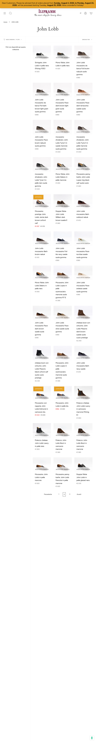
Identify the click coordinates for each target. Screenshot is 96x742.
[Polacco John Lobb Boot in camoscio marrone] (63, 430)
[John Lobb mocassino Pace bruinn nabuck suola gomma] (42, 127)
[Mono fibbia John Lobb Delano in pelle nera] (42, 273)
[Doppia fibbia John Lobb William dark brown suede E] (63, 201)
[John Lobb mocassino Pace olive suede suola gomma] (63, 313)
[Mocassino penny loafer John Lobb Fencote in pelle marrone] (63, 464)
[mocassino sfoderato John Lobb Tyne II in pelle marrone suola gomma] (83, 127)
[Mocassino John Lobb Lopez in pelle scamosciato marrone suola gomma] (63, 353)
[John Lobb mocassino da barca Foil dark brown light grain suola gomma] (42, 90)
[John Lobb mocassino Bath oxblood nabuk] (83, 201)
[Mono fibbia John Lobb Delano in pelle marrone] (63, 164)
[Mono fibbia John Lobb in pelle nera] (63, 53)
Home (5, 22)
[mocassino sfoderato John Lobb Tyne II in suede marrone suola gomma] (63, 127)
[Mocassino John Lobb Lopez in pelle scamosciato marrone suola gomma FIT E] (63, 273)
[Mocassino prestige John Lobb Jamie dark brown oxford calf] (42, 201)
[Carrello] (91, 13)
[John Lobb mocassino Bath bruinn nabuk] (42, 238)
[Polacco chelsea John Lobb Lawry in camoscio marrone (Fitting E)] (83, 393)
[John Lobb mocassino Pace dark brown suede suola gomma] (42, 313)
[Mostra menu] (4, 13)
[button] (10, 13)
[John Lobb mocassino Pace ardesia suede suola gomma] (83, 273)
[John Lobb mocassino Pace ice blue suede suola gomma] (83, 238)
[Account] (85, 13)
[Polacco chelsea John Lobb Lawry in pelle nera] (42, 430)
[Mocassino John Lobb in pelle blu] (63, 393)
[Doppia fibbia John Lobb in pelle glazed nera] (83, 464)
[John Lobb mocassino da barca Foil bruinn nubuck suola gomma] (83, 53)
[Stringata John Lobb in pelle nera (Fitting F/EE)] (42, 53)
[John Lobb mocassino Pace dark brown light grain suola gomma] (63, 90)
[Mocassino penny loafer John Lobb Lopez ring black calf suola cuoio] (83, 164)
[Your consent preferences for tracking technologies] (92, 738)
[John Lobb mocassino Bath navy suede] (83, 353)
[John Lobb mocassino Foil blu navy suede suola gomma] (63, 238)
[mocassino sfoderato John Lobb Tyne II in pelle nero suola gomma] (42, 164)
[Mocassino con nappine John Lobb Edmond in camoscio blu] (42, 393)
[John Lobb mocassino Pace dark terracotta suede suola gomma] (83, 90)
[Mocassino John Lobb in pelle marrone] (42, 464)
